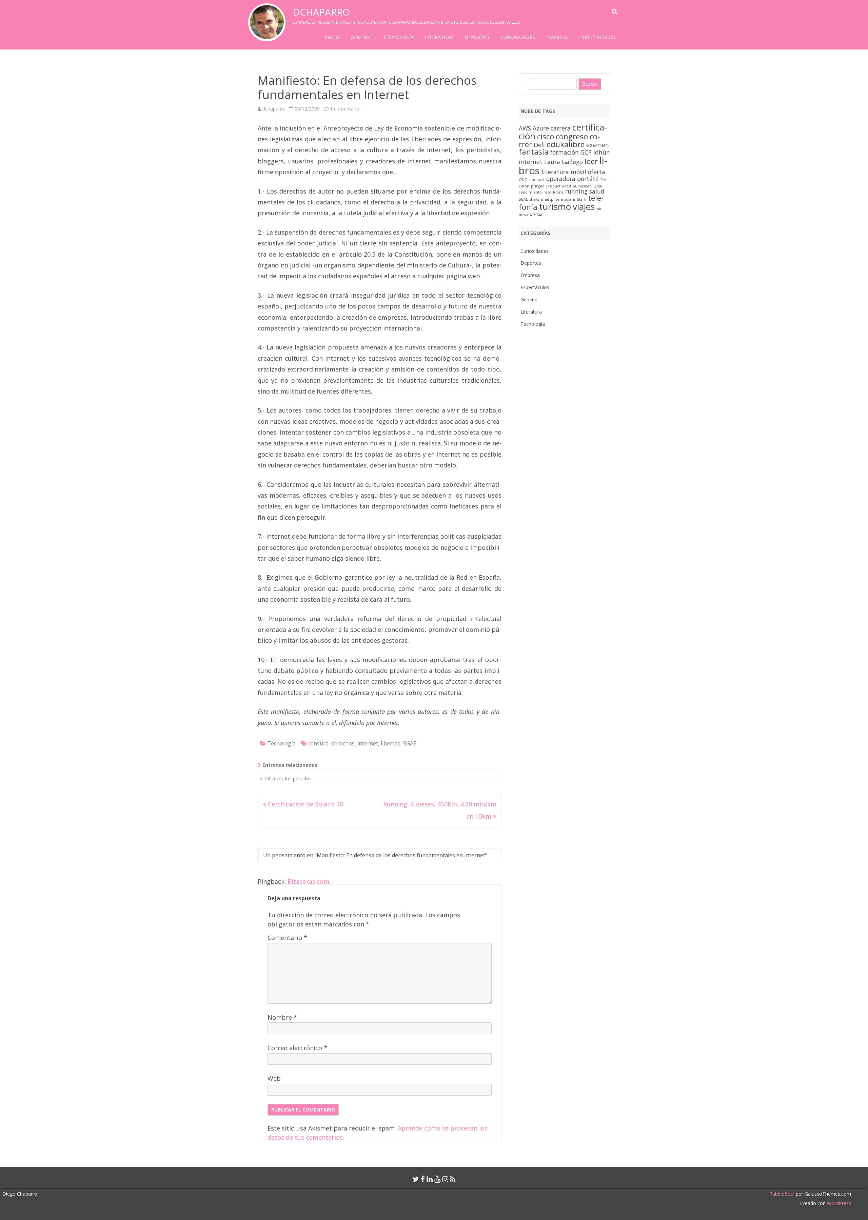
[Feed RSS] (453, 1179)
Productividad (558, 186)
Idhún (601, 152)
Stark (581, 199)
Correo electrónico (297, 1048)
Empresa (557, 37)
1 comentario (344, 108)
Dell (539, 145)
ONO (523, 179)
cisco (545, 136)
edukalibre (566, 144)
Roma (558, 192)
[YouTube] (437, 1179)
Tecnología (398, 37)
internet (367, 743)
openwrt (537, 179)
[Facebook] (423, 1179)
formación (564, 152)
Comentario (287, 938)
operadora (560, 179)
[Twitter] (415, 1179)
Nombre (282, 1017)
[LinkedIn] (430, 1179)
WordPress (838, 1203)
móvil (578, 172)
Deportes (477, 37)
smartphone (552, 199)
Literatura (439, 37)
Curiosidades (517, 37)
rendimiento (530, 192)
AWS (525, 128)
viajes (584, 206)
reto (547, 192)
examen (597, 145)
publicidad (582, 186)
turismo (555, 206)
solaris (570, 199)
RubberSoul (781, 1194)
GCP (586, 152)
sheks (534, 199)
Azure (541, 128)
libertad (390, 743)
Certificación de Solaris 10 (304, 804)
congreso (572, 136)
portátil (588, 179)
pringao (538, 186)
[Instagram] (445, 1179)
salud (597, 191)
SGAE (409, 743)
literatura (555, 172)
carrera (561, 128)
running (576, 191)
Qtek (597, 186)
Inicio (332, 37)
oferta (596, 172)
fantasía (534, 151)
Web (274, 1078)
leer (591, 161)
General (361, 37)
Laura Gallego (563, 162)
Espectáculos (597, 37)
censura (318, 743)
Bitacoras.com (308, 881)
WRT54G (536, 215)
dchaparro (321, 12)
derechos (343, 743)
